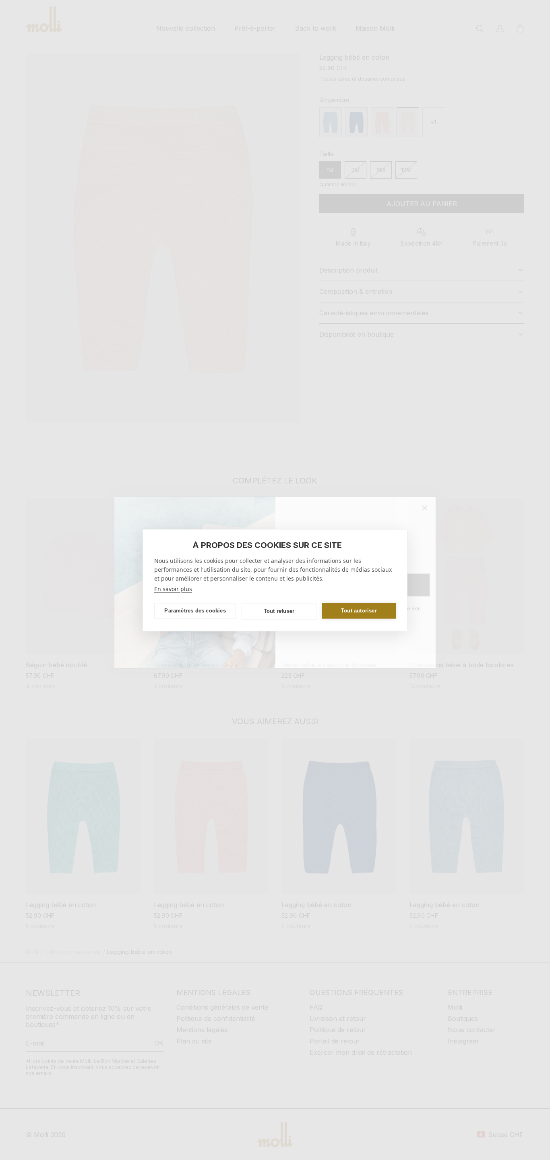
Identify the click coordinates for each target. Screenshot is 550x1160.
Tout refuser (279, 611)
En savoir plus (173, 588)
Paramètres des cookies (194, 611)
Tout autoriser (359, 611)
